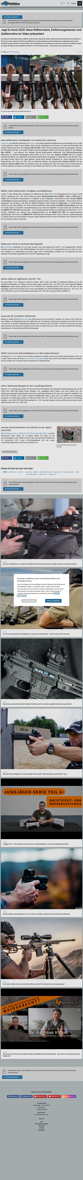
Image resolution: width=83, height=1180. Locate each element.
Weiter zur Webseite (53, 601)
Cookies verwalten (29, 601)
